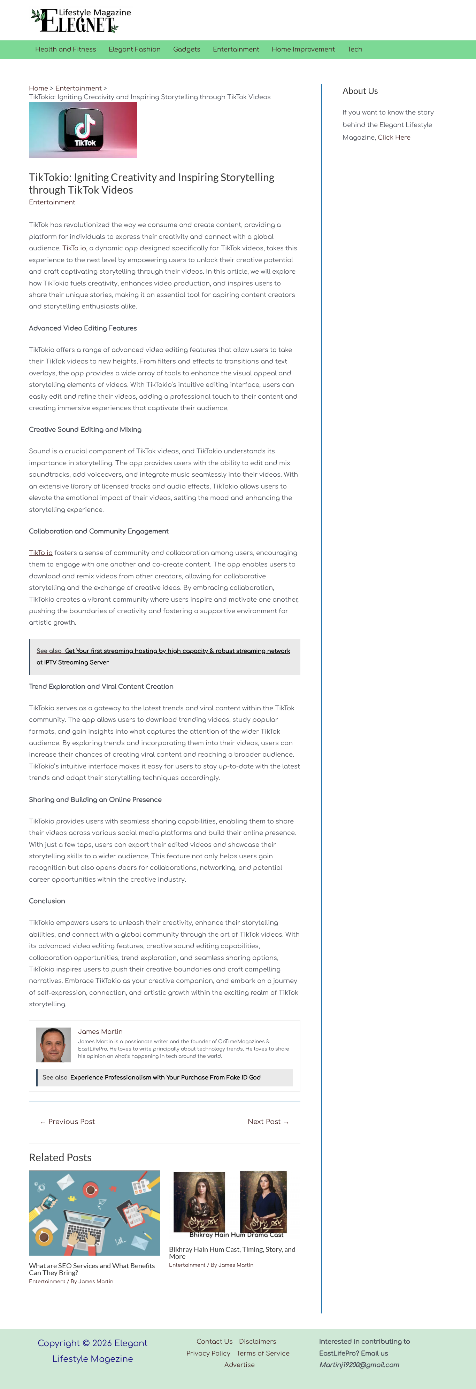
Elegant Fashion (135, 49)
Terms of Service (263, 1353)
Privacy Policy (208, 1353)
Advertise (239, 1364)
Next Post (269, 1121)
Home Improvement (303, 49)
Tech (354, 49)
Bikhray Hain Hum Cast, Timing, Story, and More (232, 1252)
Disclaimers (257, 1341)
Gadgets (186, 49)
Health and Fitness (65, 49)
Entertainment (236, 49)
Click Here (394, 137)
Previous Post (67, 1121)
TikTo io (74, 248)
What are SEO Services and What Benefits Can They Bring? (92, 1269)
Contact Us (215, 1341)
